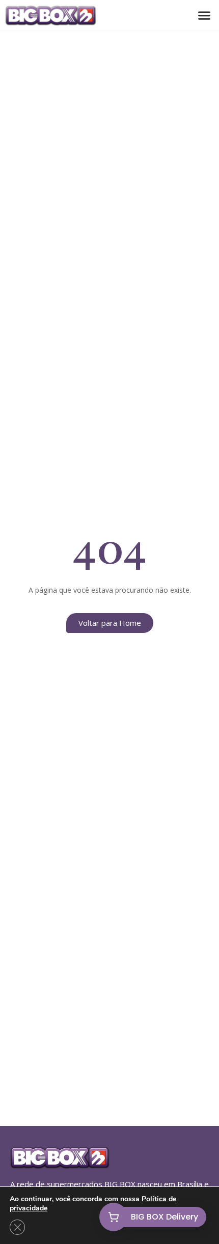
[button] (204, 15)
